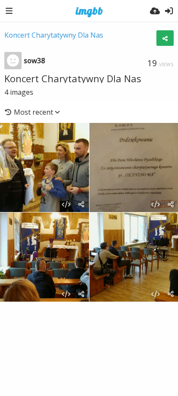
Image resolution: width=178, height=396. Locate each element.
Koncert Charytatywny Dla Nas (53, 35)
